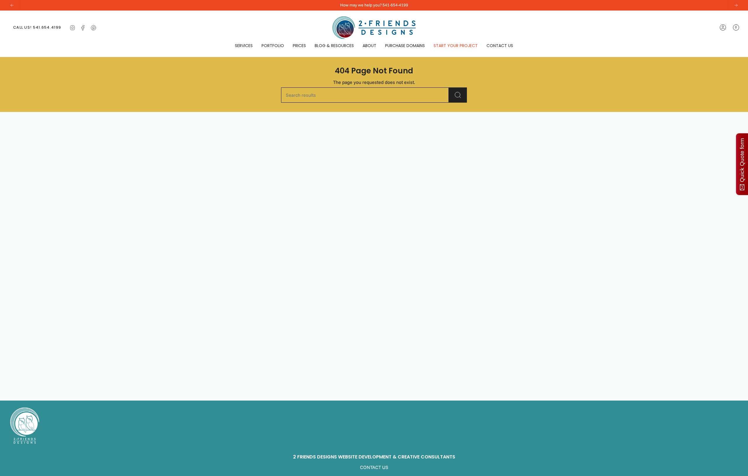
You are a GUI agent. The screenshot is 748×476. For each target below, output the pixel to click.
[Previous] (12, 5)
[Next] (736, 5)
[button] (244, 46)
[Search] (458, 95)
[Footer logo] (24, 425)
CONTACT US (374, 467)
